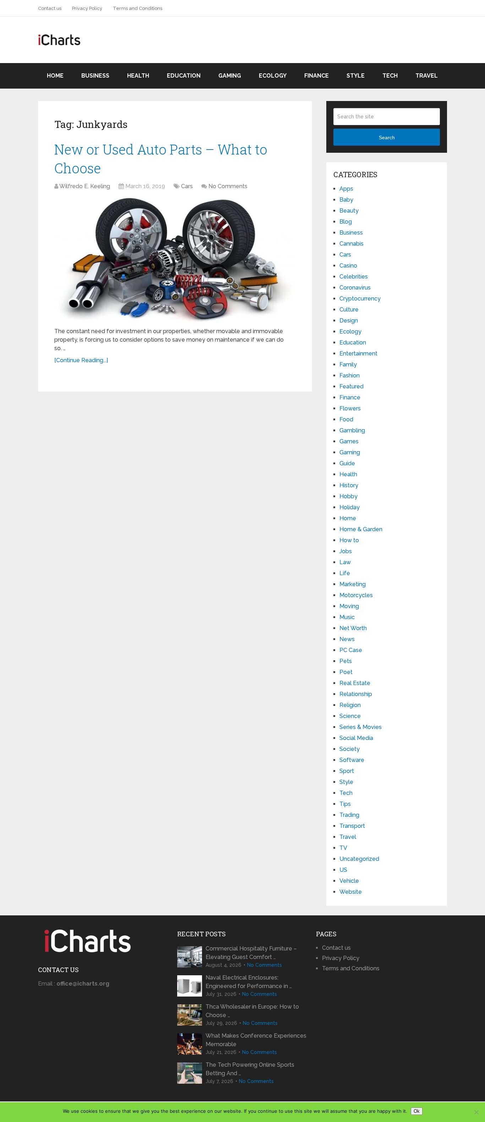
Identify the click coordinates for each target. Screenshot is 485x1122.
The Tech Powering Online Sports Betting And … (250, 1069)
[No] (476, 1112)
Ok (417, 1111)
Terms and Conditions (137, 8)
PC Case (350, 650)
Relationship (355, 694)
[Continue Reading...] (81, 360)
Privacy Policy (87, 8)
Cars (187, 186)
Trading (349, 815)
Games (349, 441)
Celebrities (353, 276)
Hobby (348, 496)
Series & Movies (360, 727)
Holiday (349, 507)
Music (347, 617)
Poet (346, 672)
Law (345, 562)
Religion (350, 705)
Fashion (349, 375)
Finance (316, 75)
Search (387, 137)
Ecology (273, 75)
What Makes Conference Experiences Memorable (256, 1040)
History (348, 485)
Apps (346, 188)
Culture (349, 309)
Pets (345, 661)
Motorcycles (356, 595)
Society (349, 749)
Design (348, 320)
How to (349, 540)
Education (184, 75)
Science (350, 716)
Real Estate (354, 683)
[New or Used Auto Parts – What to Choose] (175, 260)
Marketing (352, 584)
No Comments (227, 186)
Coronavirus (355, 287)
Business (95, 75)
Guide (347, 463)
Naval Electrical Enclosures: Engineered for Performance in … (249, 981)
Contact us (49, 8)
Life (344, 573)
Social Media (356, 738)
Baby (346, 199)
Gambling (352, 430)
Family (348, 364)
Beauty (349, 210)
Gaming (229, 75)
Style (356, 75)
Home (55, 75)
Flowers (350, 408)
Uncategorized (359, 858)
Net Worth (353, 628)
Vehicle (349, 880)
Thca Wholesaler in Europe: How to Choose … (252, 1011)
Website (350, 891)
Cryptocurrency (360, 298)
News (347, 639)
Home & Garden (360, 529)
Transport (352, 826)
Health (138, 75)
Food (346, 419)
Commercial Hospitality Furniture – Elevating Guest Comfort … (251, 952)
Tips (345, 804)
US (343, 869)
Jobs (345, 551)
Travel (426, 75)
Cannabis (351, 243)
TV (343, 848)
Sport (346, 771)
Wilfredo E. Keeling (84, 186)
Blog (345, 221)
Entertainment (358, 353)
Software (351, 760)
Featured (351, 386)
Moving (349, 606)
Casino (348, 265)
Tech (390, 75)
